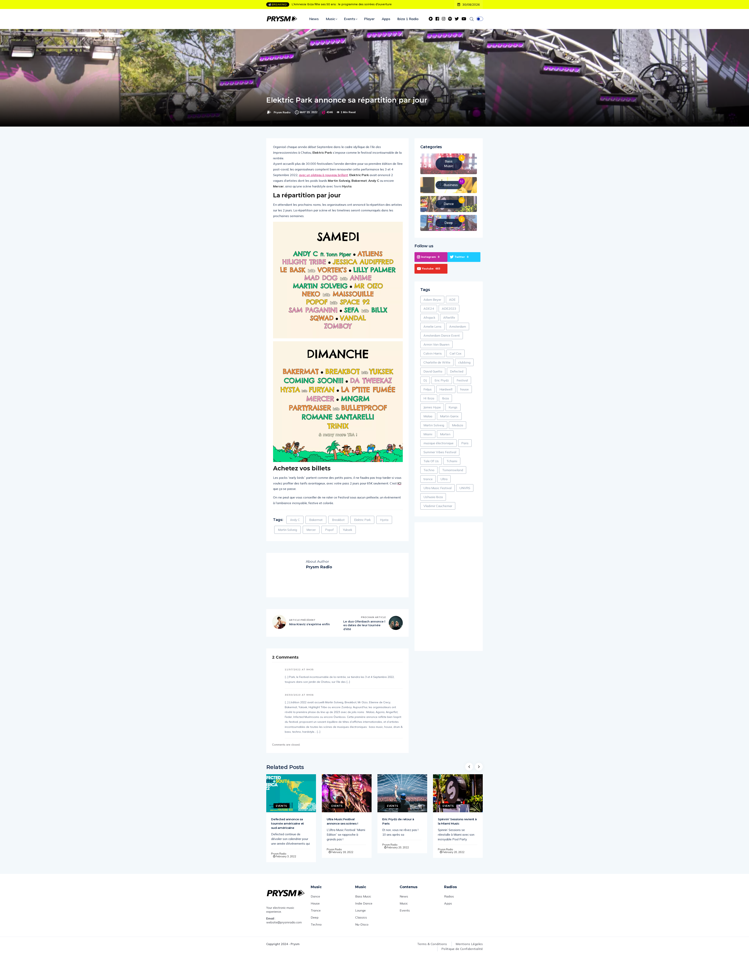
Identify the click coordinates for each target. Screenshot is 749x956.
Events (349, 19)
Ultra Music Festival (437, 488)
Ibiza (445, 398)
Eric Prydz (442, 380)
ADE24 (428, 308)
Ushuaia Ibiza (433, 497)
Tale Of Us (431, 461)
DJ (425, 380)
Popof (329, 530)
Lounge (360, 910)
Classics (361, 917)
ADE (452, 300)
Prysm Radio (282, 112)
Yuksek (347, 530)
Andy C (295, 520)
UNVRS (464, 488)
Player (369, 19)
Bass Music (363, 896)
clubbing (464, 362)
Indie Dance (363, 903)
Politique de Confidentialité (462, 949)
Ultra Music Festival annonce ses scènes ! (342, 821)
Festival (462, 380)
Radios (449, 896)
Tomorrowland (452, 470)
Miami (427, 434)
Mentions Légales (469, 944)
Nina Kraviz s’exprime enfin (309, 624)
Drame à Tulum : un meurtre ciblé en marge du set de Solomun (336, 4)
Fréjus (427, 389)
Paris (465, 443)
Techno (428, 470)
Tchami (451, 461)
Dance (315, 896)
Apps (386, 19)
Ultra (443, 479)
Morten (445, 434)
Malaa (427, 416)
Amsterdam (457, 326)
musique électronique (438, 443)
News (314, 19)
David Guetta (432, 371)
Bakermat (316, 520)
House (315, 903)
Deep (315, 917)
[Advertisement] (448, 586)
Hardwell (445, 389)
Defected (456, 371)
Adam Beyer (432, 300)
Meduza (457, 425)
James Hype (432, 407)
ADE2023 (449, 308)
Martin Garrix (449, 416)
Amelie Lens (432, 326)
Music (330, 19)
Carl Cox (455, 353)
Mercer (311, 530)
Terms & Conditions (432, 944)
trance (428, 479)
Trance (316, 910)
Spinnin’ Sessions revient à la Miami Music (457, 821)
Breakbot (338, 520)
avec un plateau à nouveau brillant (323, 175)
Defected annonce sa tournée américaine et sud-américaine (287, 823)
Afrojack (429, 317)
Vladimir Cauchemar (437, 506)
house (464, 389)
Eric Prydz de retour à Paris (398, 821)
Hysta (384, 520)
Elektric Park (362, 520)
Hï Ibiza (428, 398)
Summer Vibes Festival (439, 452)
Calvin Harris (432, 353)
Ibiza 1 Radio (408, 19)
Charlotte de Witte (436, 362)
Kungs (453, 407)
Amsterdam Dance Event (441, 335)
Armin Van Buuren (436, 344)
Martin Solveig (287, 530)
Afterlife (449, 317)
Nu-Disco (361, 924)
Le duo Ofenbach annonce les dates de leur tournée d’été (364, 625)
